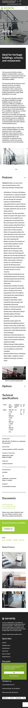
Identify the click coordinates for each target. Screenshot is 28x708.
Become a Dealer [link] (6, 653)
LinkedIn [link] (15, 540)
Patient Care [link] (5, 651)
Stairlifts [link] (4, 642)
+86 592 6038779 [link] (16, 688)
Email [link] (3, 540)
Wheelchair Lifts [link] (6, 645)
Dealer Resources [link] (6, 656)
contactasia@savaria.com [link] (13, 4)
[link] (20, 4)
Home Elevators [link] (6, 648)
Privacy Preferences (14, 675)
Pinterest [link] (21, 540)
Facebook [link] (9, 540)
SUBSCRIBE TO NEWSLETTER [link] (9, 1)
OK (14, 672)
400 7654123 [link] (15, 692)
